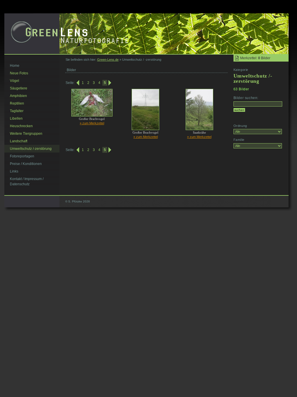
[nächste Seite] (110, 82)
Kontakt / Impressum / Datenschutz (27, 181)
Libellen (16, 118)
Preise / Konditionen (26, 164)
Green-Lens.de (108, 59)
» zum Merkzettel (92, 123)
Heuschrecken (21, 126)
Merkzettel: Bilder (255, 58)
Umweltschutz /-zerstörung (31, 149)
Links (14, 171)
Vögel (14, 81)
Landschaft (18, 141)
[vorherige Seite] (77, 82)
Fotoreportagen (22, 156)
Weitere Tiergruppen (26, 134)
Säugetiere (18, 88)
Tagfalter (16, 111)
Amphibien (18, 96)
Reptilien (17, 103)
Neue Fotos (19, 73)
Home (14, 66)
